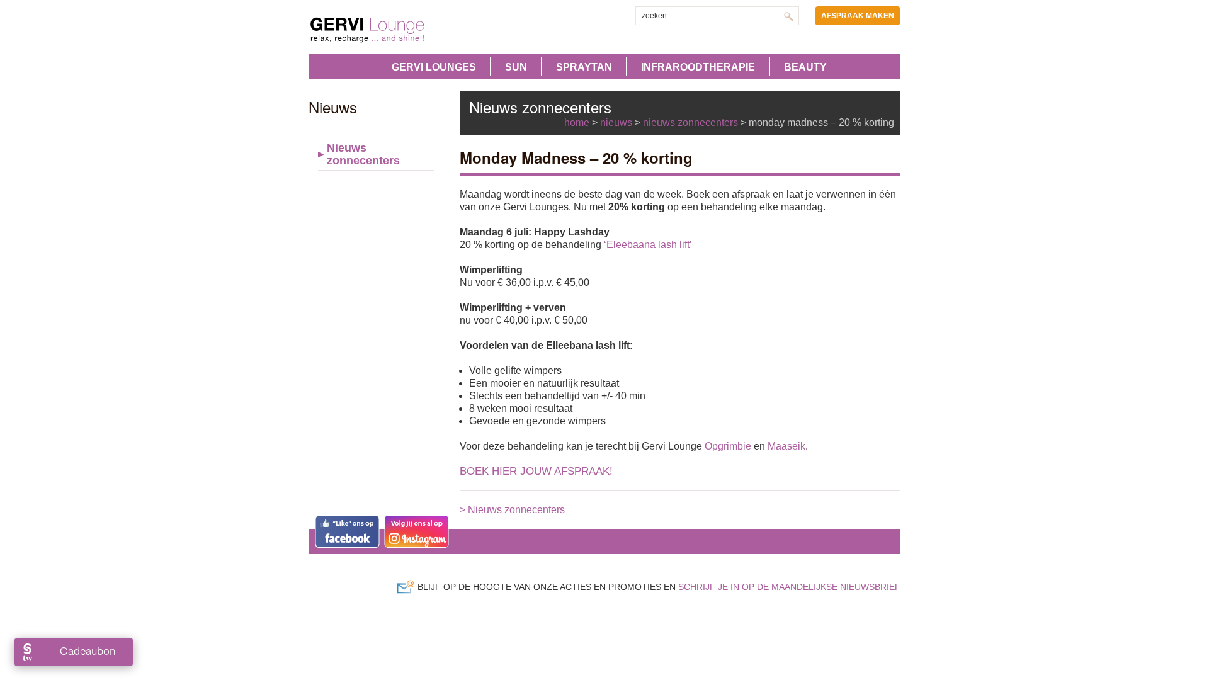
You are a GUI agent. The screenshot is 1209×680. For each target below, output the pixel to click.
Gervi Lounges (434, 67)
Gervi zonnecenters (399, 30)
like (347, 531)
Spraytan (584, 67)
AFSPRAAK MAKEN (857, 15)
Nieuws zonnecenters (363, 154)
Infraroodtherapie (698, 67)
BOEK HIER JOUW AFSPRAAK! (536, 471)
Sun (516, 67)
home (576, 122)
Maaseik (786, 446)
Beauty (805, 67)
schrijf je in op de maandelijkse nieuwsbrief (789, 587)
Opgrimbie (728, 446)
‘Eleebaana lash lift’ (648, 244)
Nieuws (616, 122)
